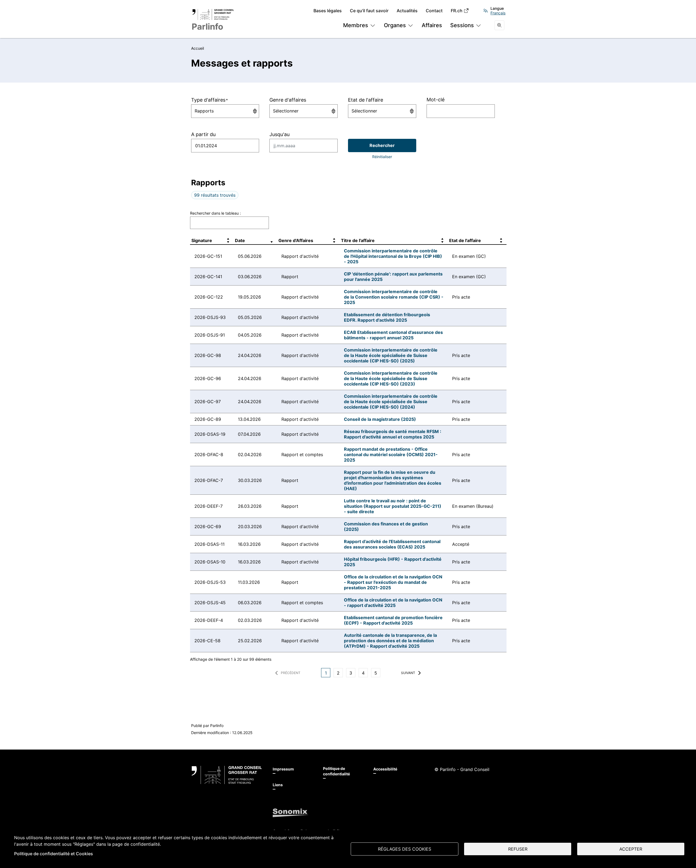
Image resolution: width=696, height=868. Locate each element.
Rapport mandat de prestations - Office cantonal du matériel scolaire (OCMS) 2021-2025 (391, 454)
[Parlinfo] (227, 775)
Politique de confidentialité (336, 771)
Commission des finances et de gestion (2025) (386, 526)
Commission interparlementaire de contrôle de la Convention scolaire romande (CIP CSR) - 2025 (393, 297)
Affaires (432, 25)
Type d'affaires (209, 100)
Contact (434, 10)
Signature (201, 240)
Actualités (407, 10)
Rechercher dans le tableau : (215, 213)
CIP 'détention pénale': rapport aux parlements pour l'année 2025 (393, 276)
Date (240, 240)
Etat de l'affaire (365, 100)
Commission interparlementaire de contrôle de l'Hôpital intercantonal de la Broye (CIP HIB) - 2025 (393, 256)
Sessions (462, 25)
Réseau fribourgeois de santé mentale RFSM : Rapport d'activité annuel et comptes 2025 (392, 434)
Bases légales (327, 10)
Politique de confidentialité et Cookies (53, 853)
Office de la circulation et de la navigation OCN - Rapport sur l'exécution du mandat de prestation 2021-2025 (393, 582)
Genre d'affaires (287, 100)
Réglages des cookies (404, 849)
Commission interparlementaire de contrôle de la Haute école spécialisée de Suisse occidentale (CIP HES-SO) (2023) (390, 378)
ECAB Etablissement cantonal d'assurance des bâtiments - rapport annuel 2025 (393, 335)
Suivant (408, 673)
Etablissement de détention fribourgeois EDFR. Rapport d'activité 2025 (387, 317)
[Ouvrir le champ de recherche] (499, 25)
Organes (395, 25)
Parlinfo (216, 725)
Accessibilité (385, 769)
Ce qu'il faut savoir (369, 10)
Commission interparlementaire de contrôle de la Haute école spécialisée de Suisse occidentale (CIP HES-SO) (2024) (390, 401)
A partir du (203, 134)
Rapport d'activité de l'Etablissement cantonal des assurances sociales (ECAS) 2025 (392, 544)
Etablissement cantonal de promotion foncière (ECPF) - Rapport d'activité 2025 (393, 620)
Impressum (283, 769)
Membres (355, 25)
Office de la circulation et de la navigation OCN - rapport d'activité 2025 (393, 602)
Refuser (517, 849)
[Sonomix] (290, 812)
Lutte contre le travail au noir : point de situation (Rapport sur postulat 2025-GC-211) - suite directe (392, 506)
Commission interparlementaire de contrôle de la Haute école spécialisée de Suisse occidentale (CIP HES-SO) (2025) (390, 355)
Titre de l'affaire (358, 240)
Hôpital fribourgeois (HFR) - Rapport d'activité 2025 (393, 561)
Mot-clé (436, 99)
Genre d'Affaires (295, 240)
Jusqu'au (279, 134)
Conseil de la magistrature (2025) (380, 419)
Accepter (630, 849)
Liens (278, 784)
